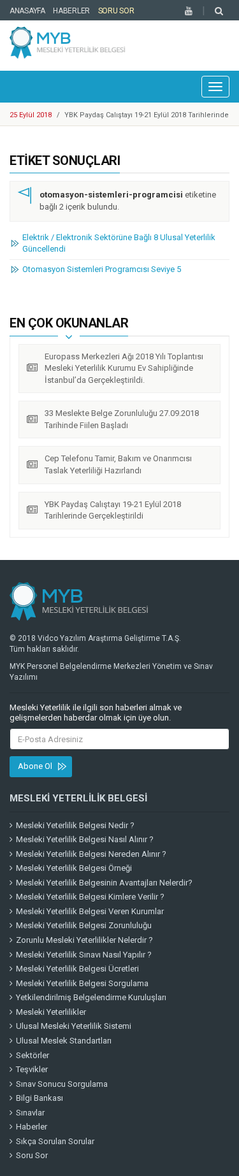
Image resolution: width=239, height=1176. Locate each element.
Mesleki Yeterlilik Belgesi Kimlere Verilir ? (90, 896)
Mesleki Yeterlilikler (51, 1012)
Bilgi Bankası (39, 1098)
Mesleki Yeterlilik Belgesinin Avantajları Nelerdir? (104, 882)
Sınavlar (30, 1112)
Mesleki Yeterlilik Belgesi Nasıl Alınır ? (85, 839)
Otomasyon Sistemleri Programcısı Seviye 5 (101, 269)
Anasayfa (27, 10)
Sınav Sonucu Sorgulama (62, 1084)
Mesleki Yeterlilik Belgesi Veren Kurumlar (90, 911)
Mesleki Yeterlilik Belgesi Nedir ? (75, 825)
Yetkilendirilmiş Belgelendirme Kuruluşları (91, 997)
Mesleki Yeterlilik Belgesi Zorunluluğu (84, 925)
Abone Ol (35, 766)
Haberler (71, 10)
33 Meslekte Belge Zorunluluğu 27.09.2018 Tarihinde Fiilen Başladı (122, 419)
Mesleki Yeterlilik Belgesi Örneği (74, 868)
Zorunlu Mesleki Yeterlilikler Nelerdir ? (84, 940)
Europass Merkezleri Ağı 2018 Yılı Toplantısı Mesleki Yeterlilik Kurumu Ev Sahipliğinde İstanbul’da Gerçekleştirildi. (124, 368)
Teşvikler (32, 1069)
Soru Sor (116, 10)
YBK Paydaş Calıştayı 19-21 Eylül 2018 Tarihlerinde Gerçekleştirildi (113, 510)
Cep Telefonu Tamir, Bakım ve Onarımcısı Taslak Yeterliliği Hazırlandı (118, 464)
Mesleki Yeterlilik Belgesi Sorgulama (82, 983)
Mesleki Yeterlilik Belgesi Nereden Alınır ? (91, 854)
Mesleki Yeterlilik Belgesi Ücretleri (77, 968)
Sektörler (32, 1055)
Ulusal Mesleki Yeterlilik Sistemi (73, 1026)
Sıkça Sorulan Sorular (55, 1141)
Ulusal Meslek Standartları (64, 1040)
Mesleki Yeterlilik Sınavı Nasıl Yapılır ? (84, 954)
